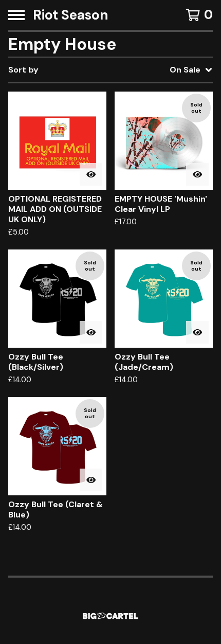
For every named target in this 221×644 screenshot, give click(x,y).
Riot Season (70, 15)
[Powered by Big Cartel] (110, 616)
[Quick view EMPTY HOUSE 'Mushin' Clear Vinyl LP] (197, 174)
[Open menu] (16, 15)
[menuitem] (110, 70)
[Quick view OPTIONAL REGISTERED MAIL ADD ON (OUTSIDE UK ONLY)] (91, 174)
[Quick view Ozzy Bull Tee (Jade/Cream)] (197, 332)
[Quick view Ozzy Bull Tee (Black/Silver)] (91, 332)
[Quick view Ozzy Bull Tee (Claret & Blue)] (91, 480)
